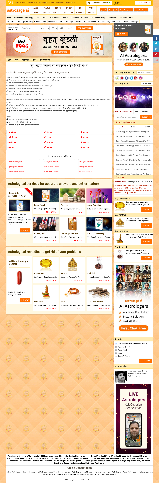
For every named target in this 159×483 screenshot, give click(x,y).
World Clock (43, 456)
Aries (36, 8)
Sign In (139, 2)
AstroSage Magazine (125, 122)
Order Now (145, 361)
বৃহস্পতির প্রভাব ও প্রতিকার (52, 167)
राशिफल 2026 (52, 22)
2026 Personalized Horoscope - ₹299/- (132, 344)
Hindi (133, 127)
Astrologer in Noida (88, 456)
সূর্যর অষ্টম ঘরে (48, 147)
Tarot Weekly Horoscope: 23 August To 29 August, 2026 (134, 141)
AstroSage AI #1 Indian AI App (23, 458)
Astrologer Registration (95, 463)
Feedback (87, 461)
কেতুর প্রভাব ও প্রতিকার (86, 171)
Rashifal (18, 2)
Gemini (58, 8)
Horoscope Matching (25, 22)
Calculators (112, 18)
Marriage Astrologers (73, 472)
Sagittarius (57, 12)
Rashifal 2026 (32, 2)
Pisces (91, 12)
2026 (38, 18)
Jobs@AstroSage (78, 463)
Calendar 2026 (70, 2)
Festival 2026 (120, 182)
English (120, 127)
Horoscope (18, 18)
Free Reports (55, 18)
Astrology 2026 (63, 461)
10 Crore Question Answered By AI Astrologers (108, 458)
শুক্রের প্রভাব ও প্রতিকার (51, 171)
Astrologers (53, 456)
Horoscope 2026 (44, 2)
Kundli (24, 2)
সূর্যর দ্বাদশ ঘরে (84, 147)
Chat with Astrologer (99, 3)
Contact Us (108, 461)
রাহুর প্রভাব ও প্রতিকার (86, 167)
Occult (44, 18)
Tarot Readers (88, 472)
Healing (66, 18)
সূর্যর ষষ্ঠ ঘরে (47, 137)
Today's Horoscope (66, 22)
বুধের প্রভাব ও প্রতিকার (51, 162)
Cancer (69, 8)
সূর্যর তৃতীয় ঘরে (11, 142)
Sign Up (147, 2)
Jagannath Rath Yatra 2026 (124, 185)
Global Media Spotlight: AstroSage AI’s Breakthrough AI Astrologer (62, 458)
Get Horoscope (84, 28)
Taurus (47, 8)
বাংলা (16, 60)
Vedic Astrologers (146, 472)
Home (9, 18)
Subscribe (147, 83)
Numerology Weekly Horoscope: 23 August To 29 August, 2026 (134, 132)
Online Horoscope (89, 22)
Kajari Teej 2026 (131, 193)
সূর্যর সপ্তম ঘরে (48, 142)
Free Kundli (11, 22)
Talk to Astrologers (13, 472)
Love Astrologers (114, 472)
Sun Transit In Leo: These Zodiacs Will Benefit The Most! (134, 174)
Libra (36, 12)
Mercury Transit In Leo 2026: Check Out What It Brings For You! (134, 136)
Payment (125, 461)
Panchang (75, 18)
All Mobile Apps (144, 72)
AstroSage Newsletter (123, 111)
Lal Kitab (125, 22)
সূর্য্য (34, 60)
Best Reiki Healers (109, 474)
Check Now (51, 212)
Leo (79, 8)
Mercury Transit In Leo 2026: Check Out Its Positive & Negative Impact (134, 150)
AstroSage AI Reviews (135, 458)
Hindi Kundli (116, 22)
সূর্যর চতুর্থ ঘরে (11, 147)
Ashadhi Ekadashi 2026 (144, 185)
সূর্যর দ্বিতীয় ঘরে (12, 137)
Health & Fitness (124, 356)
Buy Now (123, 34)
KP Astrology (145, 456)
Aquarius (80, 12)
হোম (9, 60)
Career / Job (122, 350)
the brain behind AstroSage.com (137, 373)
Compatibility (100, 18)
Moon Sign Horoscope (130, 456)
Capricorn (68, 12)
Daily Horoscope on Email (144, 111)
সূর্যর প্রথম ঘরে (11, 132)
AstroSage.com (89, 480)
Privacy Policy (135, 461)
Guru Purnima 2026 (121, 188)
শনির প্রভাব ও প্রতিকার (86, 162)
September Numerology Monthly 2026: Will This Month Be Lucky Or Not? (134, 146)
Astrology (29, 18)
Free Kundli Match (104, 456)
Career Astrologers (130, 472)
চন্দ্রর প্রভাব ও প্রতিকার (16, 167)
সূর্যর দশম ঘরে (84, 137)
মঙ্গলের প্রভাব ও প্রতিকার (16, 171)
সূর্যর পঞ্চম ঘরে (48, 132)
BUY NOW (25, 230)
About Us (117, 461)
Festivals (123, 18)
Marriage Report (124, 347)
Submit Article (97, 461)
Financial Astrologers (65, 474)
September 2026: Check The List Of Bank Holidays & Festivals (134, 165)
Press (9, 458)
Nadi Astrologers (93, 474)
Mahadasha (63, 456)
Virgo (91, 8)
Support (67, 463)
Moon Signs (134, 22)
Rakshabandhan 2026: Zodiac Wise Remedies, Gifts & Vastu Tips (134, 155)
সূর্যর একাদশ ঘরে (84, 142)
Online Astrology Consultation (52, 472)
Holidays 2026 (133, 182)
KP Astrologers (80, 474)
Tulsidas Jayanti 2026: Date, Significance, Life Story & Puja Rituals (134, 160)
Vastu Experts (49, 474)
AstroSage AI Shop (15, 456)
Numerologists (101, 472)
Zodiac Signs (74, 456)
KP (91, 18)
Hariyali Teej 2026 (136, 188)
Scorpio (46, 12)
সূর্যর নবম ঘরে (84, 132)
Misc (131, 18)
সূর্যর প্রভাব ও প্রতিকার (15, 162)
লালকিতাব (25, 60)
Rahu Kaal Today (104, 22)
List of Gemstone (30, 456)
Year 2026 (146, 127)
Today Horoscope (57, 2)
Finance (120, 353)
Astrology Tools (76, 461)
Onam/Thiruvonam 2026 (135, 190)
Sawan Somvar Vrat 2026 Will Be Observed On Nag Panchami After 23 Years (134, 169)
